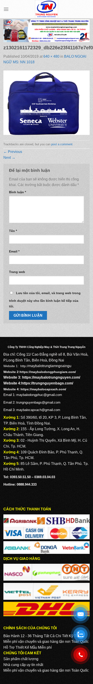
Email (14, 251)
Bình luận (17, 192)
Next (9, 157)
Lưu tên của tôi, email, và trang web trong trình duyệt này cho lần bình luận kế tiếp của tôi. (45, 299)
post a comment (61, 144)
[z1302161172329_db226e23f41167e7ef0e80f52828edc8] (46, 102)
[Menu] (6, 9)
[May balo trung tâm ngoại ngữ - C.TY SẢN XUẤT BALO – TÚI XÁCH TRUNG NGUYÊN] (46, 9)
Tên (13, 231)
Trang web (17, 272)
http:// (24, 366)
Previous (12, 152)
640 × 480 (51, 56)
